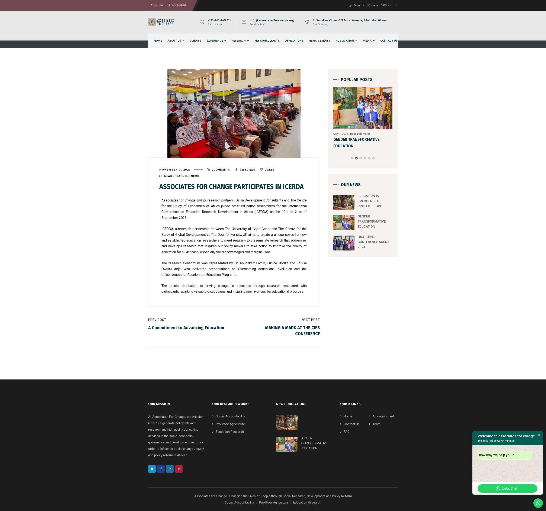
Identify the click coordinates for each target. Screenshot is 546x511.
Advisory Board (383, 416)
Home (348, 416)
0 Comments (221, 169)
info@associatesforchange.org (272, 20)
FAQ (347, 432)
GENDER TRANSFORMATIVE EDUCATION (372, 221)
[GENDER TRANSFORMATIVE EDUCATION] (363, 108)
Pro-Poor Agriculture (230, 424)
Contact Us (352, 424)
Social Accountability (230, 416)
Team (376, 424)
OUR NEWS (192, 176)
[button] (352, 158)
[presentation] (335, 158)
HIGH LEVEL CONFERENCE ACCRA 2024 (373, 242)
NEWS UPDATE (173, 176)
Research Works (360, 133)
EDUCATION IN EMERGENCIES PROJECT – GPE (370, 201)
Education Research (230, 432)
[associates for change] (161, 22)
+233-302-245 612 (219, 20)
